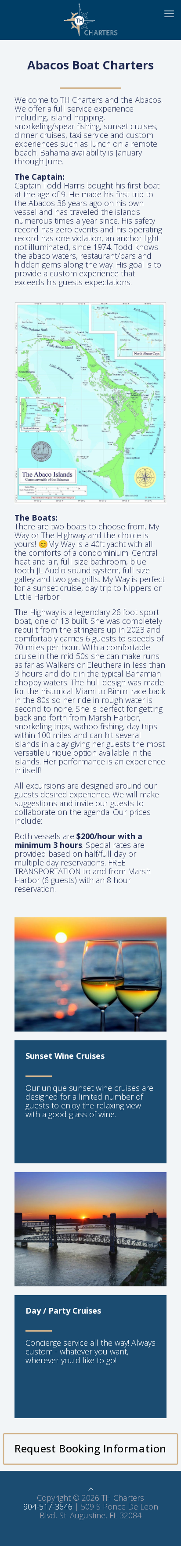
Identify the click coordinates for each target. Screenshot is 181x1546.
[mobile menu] (169, 13)
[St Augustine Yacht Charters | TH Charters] (90, 19)
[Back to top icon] (91, 1489)
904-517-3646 (47, 1506)
